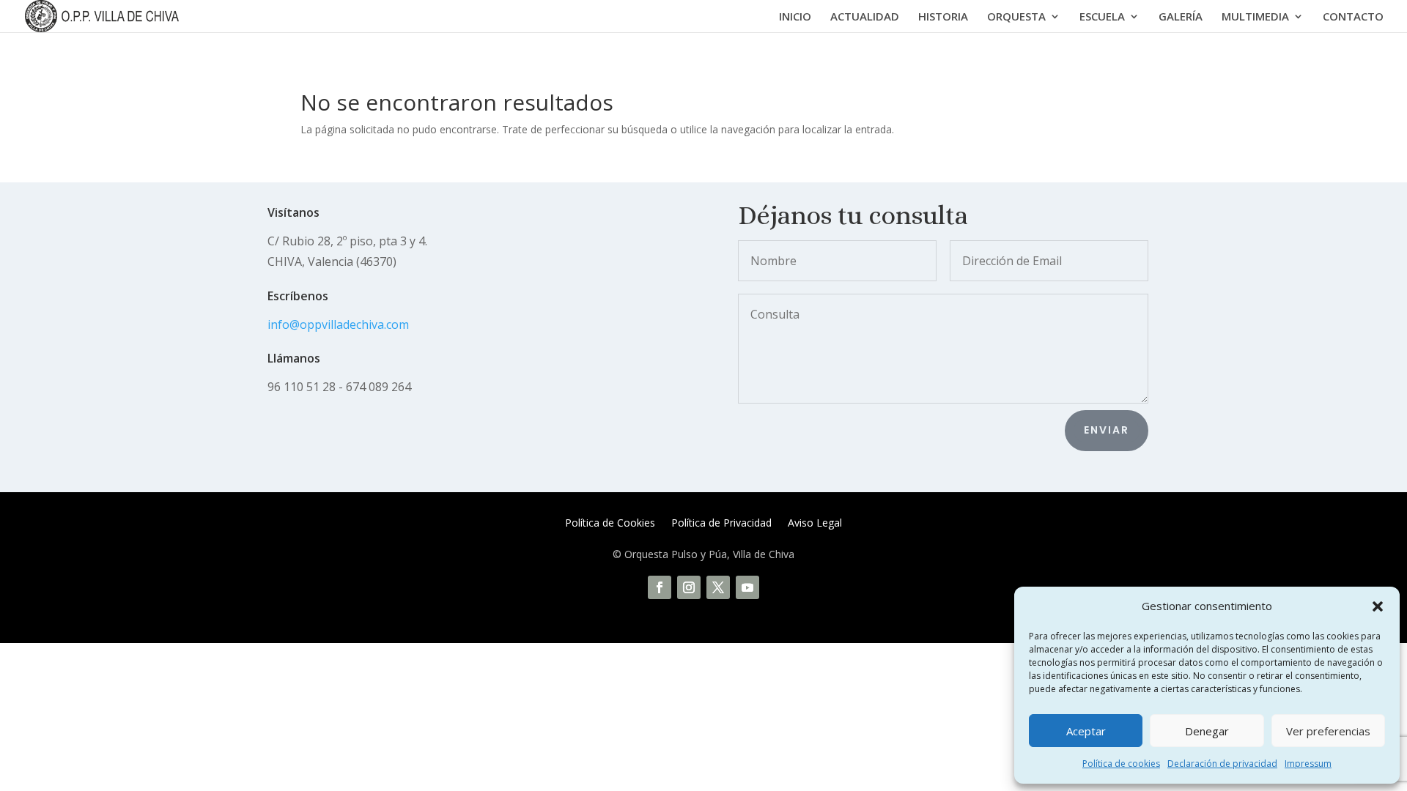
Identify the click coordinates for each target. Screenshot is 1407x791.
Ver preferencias (1328, 731)
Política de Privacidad (721, 524)
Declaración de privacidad (1222, 763)
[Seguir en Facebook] (659, 587)
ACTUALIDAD (864, 17)
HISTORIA (943, 17)
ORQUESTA (1016, 17)
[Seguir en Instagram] (689, 587)
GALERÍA (1181, 17)
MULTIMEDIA (1255, 17)
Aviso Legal (815, 524)
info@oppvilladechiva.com (338, 324)
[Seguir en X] (718, 587)
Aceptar (1086, 731)
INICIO (795, 17)
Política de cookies (1121, 763)
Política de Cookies (610, 524)
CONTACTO (1353, 17)
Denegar (1207, 731)
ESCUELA (1102, 17)
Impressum (1308, 763)
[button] (1377, 606)
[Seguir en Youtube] (747, 587)
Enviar (1106, 430)
